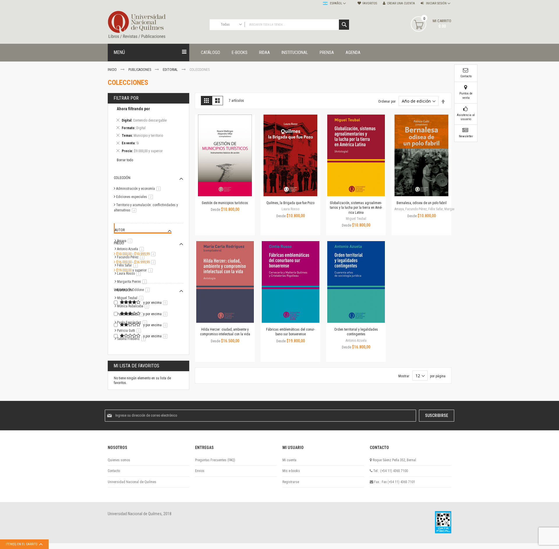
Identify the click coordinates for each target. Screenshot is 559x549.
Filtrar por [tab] (126, 98)
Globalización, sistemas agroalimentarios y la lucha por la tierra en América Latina (356, 207)
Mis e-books (291, 471)
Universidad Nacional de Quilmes (132, 482)
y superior (135, 270)
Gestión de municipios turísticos (225, 203)
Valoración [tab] (123, 290)
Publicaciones (140, 70)
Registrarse (290, 482)
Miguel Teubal (131, 298)
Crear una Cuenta (401, 3)
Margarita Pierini (133, 282)
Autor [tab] (120, 230)
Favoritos (369, 3)
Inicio (113, 70)
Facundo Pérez (131, 257)
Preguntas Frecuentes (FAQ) (215, 460)
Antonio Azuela (131, 249)
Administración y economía (139, 189)
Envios (199, 471)
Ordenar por (387, 101)
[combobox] (279, 25)
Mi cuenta (289, 460)
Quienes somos (119, 460)
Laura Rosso (130, 273)
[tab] (148, 131)
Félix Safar (128, 265)
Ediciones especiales (135, 197)
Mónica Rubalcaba (134, 306)
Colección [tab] (122, 178)
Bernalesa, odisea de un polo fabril (422, 203)
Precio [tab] (119, 243)
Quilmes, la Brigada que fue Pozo (290, 203)
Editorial (171, 70)
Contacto (114, 471)
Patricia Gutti (130, 331)
